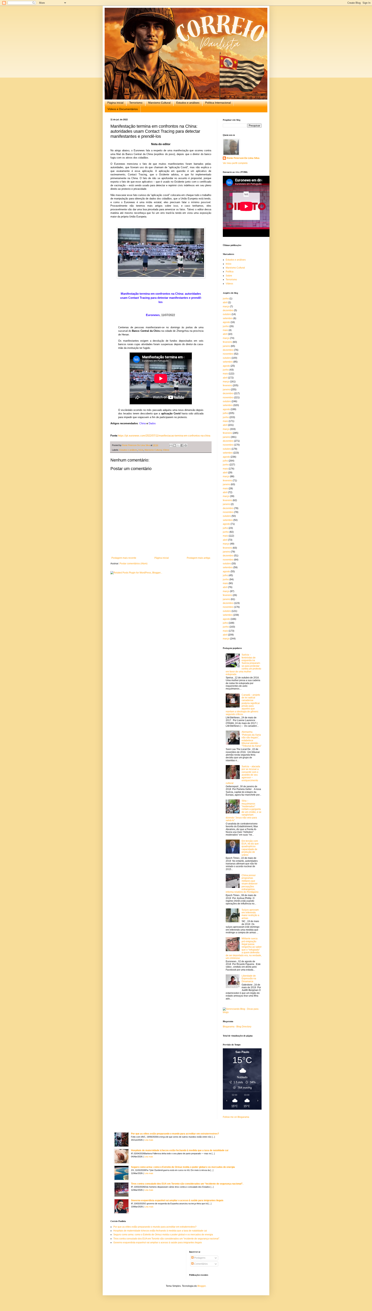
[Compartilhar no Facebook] (182, 445)
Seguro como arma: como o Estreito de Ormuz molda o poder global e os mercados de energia (183, 1167)
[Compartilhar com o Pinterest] (186, 445)
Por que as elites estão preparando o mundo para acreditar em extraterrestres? (175, 1133)
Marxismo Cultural (159, 102)
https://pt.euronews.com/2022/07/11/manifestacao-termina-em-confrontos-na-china (164, 435)
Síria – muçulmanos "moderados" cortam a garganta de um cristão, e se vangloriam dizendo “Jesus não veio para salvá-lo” (243, 810)
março (226, 306)
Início (140, 450)
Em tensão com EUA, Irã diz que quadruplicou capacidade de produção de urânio (250, 848)
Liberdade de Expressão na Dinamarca (249, 978)
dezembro (228, 310)
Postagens (199, 1257)
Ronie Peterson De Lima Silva (243, 158)
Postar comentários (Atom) (133, 563)
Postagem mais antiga (198, 558)
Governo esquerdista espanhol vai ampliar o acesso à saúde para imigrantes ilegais (177, 1200)
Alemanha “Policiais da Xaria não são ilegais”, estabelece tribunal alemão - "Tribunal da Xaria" (251, 739)
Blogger (201, 1286)
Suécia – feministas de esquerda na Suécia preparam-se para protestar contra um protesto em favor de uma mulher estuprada (243, 664)
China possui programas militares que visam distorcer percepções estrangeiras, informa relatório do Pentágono (242, 883)
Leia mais (148, 1140)
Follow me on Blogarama (236, 1117)
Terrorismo (135, 102)
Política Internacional (218, 102)
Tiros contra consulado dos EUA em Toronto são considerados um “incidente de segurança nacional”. (187, 1183)
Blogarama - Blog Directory (237, 1026)
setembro (228, 318)
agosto (226, 322)
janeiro (226, 346)
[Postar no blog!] (175, 445)
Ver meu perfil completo (235, 163)
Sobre (229, 275)
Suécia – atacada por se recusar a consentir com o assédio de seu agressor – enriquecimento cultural (243, 775)
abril (225, 302)
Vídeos (166, 450)
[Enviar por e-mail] (171, 445)
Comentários (201, 1264)
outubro (227, 314)
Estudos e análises (187, 102)
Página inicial (115, 102)
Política (229, 271)
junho (226, 298)
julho (225, 413)
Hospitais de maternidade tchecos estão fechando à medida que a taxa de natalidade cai (179, 1150)
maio (225, 330)
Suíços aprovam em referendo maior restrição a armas (250, 914)
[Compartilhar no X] (178, 445)
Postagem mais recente (123, 558)
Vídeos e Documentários (123, 109)
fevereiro (227, 342)
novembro (228, 353)
